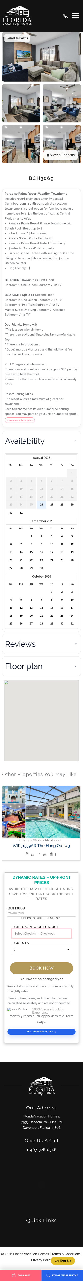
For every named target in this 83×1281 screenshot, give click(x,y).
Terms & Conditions (66, 1254)
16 (41, 552)
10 (51, 544)
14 (21, 552)
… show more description (20, 420)
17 (51, 552)
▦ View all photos (61, 155)
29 (72, 504)
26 (41, 504)
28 (61, 504)
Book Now (41, 968)
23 (41, 560)
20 (10, 560)
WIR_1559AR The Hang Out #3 (41, 845)
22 (31, 560)
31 (21, 512)
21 (21, 560)
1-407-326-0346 (41, 1149)
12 (72, 544)
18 (61, 552)
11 (62, 544)
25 (61, 560)
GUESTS (21, 943)
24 (51, 560)
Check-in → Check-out (36, 927)
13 (10, 552)
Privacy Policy (41, 1260)
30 (10, 512)
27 (51, 504)
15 (31, 552)
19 (72, 552)
